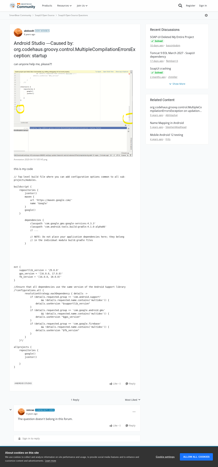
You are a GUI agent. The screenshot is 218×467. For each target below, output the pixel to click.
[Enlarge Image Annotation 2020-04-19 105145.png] (75, 113)
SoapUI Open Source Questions (73, 15)
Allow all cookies (196, 457)
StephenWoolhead (176, 127)
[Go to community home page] (22, 6)
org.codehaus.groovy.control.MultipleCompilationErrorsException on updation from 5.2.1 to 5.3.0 (176, 109)
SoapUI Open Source (44, 15)
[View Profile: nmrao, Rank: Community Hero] (21, 411)
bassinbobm (173, 45)
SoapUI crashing (160, 68)
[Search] (180, 6)
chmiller (172, 77)
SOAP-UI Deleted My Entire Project (172, 37)
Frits (168, 139)
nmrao (30, 410)
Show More (179, 83)
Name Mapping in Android (167, 123)
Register (190, 5)
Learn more (50, 461)
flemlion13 (172, 61)
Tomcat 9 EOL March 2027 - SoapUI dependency (172, 54)
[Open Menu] (206, 15)
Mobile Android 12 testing (166, 135)
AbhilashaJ (172, 115)
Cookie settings (165, 457)
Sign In (203, 5)
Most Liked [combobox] (133, 400)
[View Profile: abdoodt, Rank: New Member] (18, 32)
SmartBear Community (20, 15)
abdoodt (29, 30)
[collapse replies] (11, 410)
